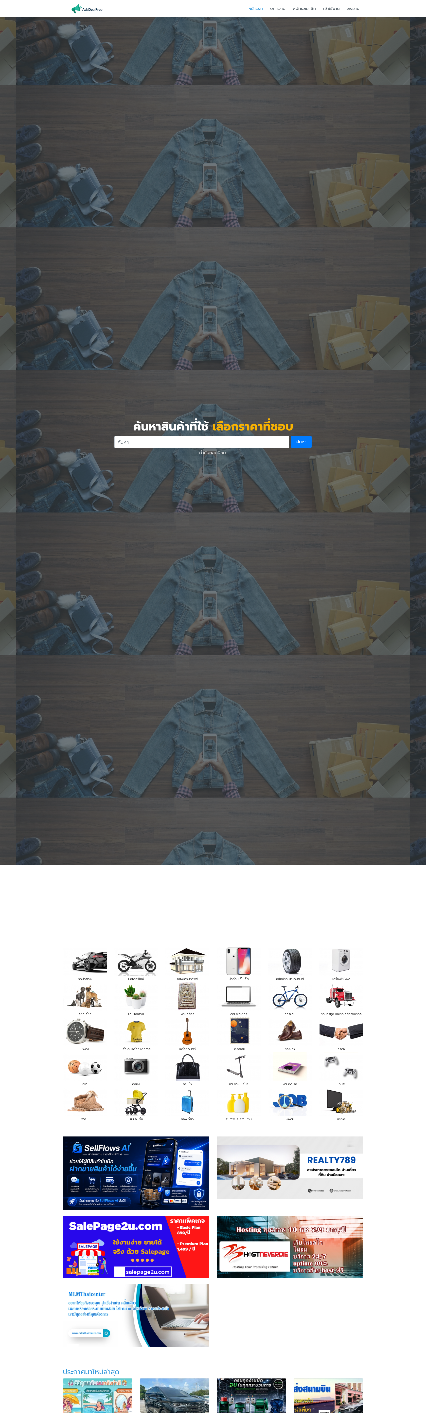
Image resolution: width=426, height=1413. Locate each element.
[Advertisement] (213, 902)
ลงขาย (353, 8)
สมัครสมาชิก (304, 8)
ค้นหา (301, 441)
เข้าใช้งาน (331, 8)
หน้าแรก (255, 8)
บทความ (277, 8)
